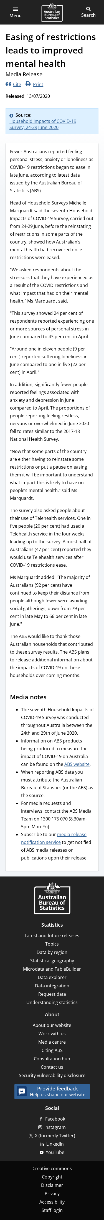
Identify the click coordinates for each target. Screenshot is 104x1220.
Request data (52, 994)
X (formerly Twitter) (55, 1136)
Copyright (52, 1177)
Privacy (52, 1193)
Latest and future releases (52, 935)
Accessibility (52, 1202)
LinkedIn (55, 1144)
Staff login (52, 1210)
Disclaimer (52, 1185)
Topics (52, 944)
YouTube (55, 1152)
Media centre (52, 1042)
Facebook (55, 1119)
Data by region (52, 952)
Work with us (52, 1034)
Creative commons (52, 1168)
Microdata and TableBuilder (52, 969)
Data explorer (52, 977)
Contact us (52, 1067)
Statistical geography (52, 961)
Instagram (55, 1127)
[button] (16, 12)
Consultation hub (52, 1059)
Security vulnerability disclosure (52, 1075)
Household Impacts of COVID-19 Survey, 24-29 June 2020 (42, 124)
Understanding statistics (52, 1002)
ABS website (77, 764)
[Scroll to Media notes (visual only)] (52, 698)
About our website (52, 1025)
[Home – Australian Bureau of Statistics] (52, 899)
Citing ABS (52, 1050)
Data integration (52, 986)
